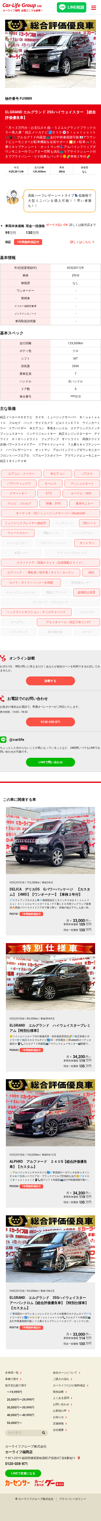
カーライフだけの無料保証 (69, 1385)
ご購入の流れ (61, 1379)
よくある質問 (61, 1398)
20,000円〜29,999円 (20, 1399)
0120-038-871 (50, 722)
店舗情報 (58, 1423)
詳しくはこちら (80, 242)
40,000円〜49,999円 (20, 1415)
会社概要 (58, 1430)
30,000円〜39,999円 (20, 1407)
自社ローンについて (65, 1372)
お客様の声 (59, 1410)
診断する (50, 681)
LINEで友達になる (23, 1473)
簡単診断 (58, 1391)
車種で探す (12, 1379)
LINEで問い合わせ (50, 762)
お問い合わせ (61, 1404)
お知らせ (58, 1417)
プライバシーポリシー (72, 1499)
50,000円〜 (14, 1423)
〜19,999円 (14, 1392)
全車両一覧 (12, 1372)
